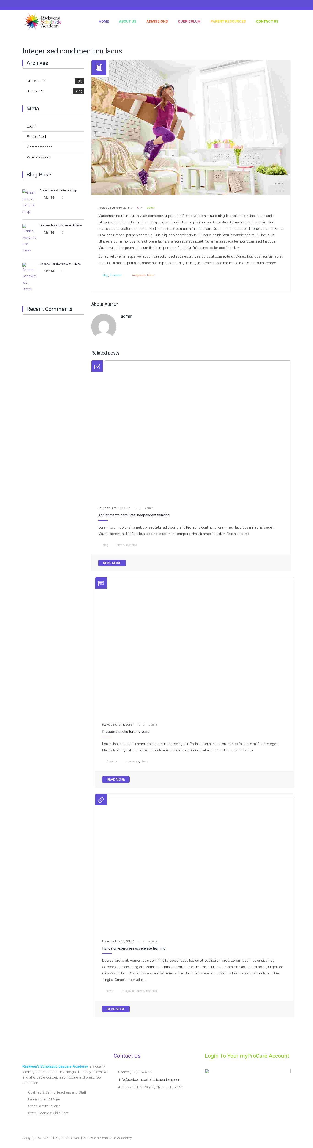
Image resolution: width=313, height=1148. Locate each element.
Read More (112, 563)
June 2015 (54, 91)
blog (105, 275)
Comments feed (39, 147)
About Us (127, 21)
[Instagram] (35, 5)
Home (104, 21)
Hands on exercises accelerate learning (133, 948)
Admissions (157, 21)
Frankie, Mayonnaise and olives (61, 225)
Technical (132, 545)
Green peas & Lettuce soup (58, 190)
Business (116, 275)
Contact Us (267, 21)
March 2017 (54, 81)
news (109, 991)
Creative (111, 761)
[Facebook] (26, 5)
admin (151, 207)
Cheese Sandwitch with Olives (60, 264)
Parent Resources (228, 21)
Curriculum (189, 21)
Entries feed (36, 137)
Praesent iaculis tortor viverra (125, 731)
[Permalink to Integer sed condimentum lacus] (190, 194)
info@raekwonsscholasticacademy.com (150, 1080)
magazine (139, 275)
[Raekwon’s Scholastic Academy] (44, 21)
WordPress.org (38, 157)
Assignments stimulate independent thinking (134, 515)
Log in (31, 126)
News (150, 275)
